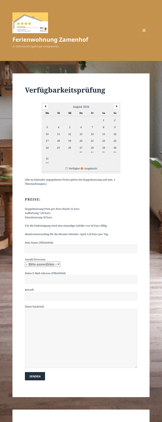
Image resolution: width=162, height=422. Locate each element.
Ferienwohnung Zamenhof (50, 39)
